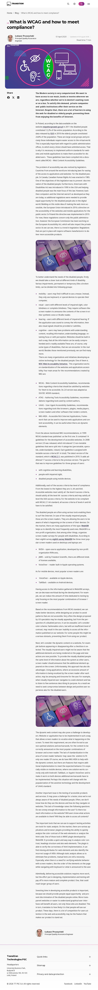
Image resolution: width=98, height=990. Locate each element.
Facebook (68, 983)
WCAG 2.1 (55, 456)
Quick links (42, 957)
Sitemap (41, 965)
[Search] (68, 4)
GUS (52, 133)
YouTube (87, 983)
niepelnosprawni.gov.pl (52, 126)
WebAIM (85, 525)
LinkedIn (78, 983)
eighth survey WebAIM (62, 539)
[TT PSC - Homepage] (15, 4)
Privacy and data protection (50, 974)
